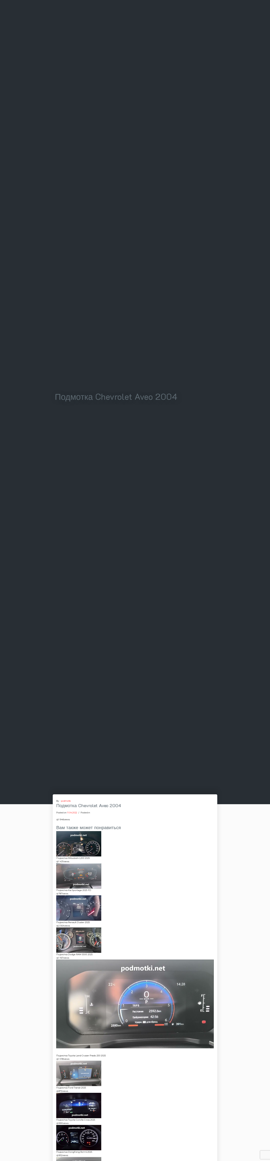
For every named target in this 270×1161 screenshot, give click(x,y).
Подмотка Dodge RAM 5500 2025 (74, 954)
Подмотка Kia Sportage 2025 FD (73, 890)
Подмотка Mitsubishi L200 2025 (73, 858)
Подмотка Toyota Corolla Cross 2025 (75, 1120)
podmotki (66, 801)
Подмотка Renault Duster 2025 (73, 922)
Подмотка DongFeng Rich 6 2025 (74, 1152)
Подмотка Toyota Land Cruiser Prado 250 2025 (81, 1055)
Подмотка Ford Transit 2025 (71, 1087)
